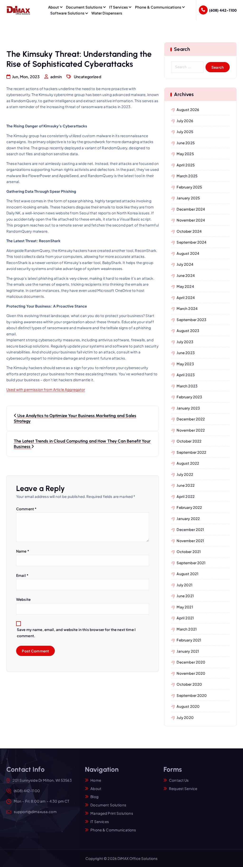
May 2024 (185, 286)
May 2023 (185, 363)
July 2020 (185, 717)
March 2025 (187, 175)
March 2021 (187, 629)
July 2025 (185, 131)
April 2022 (186, 496)
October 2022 (189, 441)
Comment (26, 508)
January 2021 (188, 651)
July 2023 (185, 341)
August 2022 (188, 463)
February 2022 (189, 507)
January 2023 (188, 408)
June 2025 (185, 142)
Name (22, 551)
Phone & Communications (158, 7)
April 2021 (185, 618)
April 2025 (186, 165)
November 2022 (191, 430)
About (53, 7)
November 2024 (191, 220)
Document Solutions (84, 7)
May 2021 (185, 607)
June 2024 (186, 275)
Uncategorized (87, 76)
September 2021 (191, 562)
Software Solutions (67, 13)
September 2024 (191, 242)
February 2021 (189, 640)
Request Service (183, 788)
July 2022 (185, 474)
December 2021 (190, 529)
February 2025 (189, 187)
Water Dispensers (106, 13)
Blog (94, 796)
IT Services (118, 7)
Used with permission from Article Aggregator (45, 389)
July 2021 (184, 585)
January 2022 (188, 518)
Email (22, 575)
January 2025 (188, 198)
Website (23, 599)
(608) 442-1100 (223, 10)
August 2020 (188, 706)
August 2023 (188, 330)
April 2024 (186, 297)
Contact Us (179, 780)
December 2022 (191, 419)
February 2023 (189, 397)
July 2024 (185, 264)
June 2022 (185, 485)
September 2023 (191, 319)
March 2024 (187, 308)
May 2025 (185, 153)
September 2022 (191, 452)
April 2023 (186, 374)
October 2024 (189, 231)
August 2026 (188, 109)
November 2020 (191, 673)
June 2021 (185, 595)
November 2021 (190, 540)
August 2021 (187, 573)
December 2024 (191, 209)
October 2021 (189, 551)
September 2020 (192, 695)
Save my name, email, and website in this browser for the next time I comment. (76, 632)
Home (95, 780)
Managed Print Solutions (111, 813)
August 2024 (188, 253)
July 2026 (185, 120)
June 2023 (185, 352)
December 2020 (191, 662)
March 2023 (187, 386)
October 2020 (189, 684)
